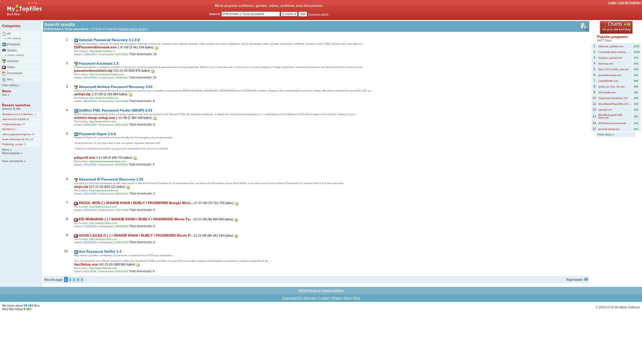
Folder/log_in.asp (12, 144)
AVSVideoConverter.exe (612, 123)
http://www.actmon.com (102, 121)
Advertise (310, 298)
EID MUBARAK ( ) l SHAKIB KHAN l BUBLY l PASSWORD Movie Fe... (136, 219)
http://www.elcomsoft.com (103, 98)
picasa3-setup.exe (609, 129)
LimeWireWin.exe (608, 80)
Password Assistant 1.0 (99, 63)
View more (604, 134)
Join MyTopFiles (629, 3)
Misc (10, 79)
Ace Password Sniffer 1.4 (100, 251)
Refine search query (132, 29)
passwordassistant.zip (93, 70)
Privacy (337, 298)
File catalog (14, 38)
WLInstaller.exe (607, 92)
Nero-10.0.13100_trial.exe (613, 69)
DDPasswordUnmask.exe (95, 47)
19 (33, 134)
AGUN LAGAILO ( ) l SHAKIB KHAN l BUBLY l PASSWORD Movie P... (136, 235)
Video (11, 67)
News (6, 91)
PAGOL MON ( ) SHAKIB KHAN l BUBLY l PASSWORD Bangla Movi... (136, 203)
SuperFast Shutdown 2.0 (612, 98)
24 (27, 119)
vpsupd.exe (605, 109)
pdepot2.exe (84, 157)
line (4, 95)
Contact (324, 298)
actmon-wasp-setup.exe (94, 118)
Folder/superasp (11, 124)
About (348, 298)
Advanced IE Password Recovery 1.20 (111, 179)
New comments (12, 161)
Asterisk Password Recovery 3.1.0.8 (109, 40)
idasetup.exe (605, 63)
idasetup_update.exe (610, 46)
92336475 (8, 129)
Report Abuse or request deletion (321, 290)
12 (23, 124)
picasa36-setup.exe (609, 75)
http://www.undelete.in (102, 51)
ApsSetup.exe (86, 264)
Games (12, 50)
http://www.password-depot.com (107, 161)
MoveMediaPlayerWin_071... (614, 104)
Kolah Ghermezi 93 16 (15, 139)
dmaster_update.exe (610, 57)
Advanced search (318, 14)
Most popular (11, 153)
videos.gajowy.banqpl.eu (16, 134)
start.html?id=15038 (13, 119)
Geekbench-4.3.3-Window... (18, 114)
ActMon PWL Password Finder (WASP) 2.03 (115, 110)
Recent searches (16, 105)
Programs (13, 44)
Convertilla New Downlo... (613, 52)
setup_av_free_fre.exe (611, 86)
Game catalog (16, 55)
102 (31, 139)
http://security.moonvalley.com (106, 74)
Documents (15, 73)
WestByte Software (627, 307)
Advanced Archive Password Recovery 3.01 (116, 87)
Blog (357, 298)
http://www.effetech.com (103, 268)
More (5, 149)
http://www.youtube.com (103, 206)
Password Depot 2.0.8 (97, 134)
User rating (9, 85)
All (9, 33)
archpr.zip (82, 94)
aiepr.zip (81, 187)
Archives (13, 61)
